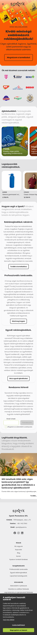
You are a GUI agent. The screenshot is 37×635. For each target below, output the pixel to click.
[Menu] (3, 4)
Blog (18, 553)
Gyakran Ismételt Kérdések (18, 559)
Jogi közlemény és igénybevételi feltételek (18, 592)
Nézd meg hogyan (18, 321)
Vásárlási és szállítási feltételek (18, 589)
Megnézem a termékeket (18, 57)
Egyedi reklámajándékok (18, 572)
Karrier (18, 556)
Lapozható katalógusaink (18, 576)
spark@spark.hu (21, 527)
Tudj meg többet (8, 620)
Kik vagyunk (18, 546)
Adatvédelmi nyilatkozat (18, 586)
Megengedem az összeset (18, 630)
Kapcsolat (18, 549)
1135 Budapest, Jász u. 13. (22, 520)
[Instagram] (18, 533)
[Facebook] (14, 533)
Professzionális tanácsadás (18, 569)
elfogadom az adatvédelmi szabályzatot (19, 427)
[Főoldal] (18, 511)
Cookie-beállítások (18, 625)
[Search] (34, 4)
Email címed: (11, 419)
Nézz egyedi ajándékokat (18, 378)
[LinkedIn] (22, 533)
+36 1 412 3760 (22, 523)
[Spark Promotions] (18, 4)
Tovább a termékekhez (18, 266)
